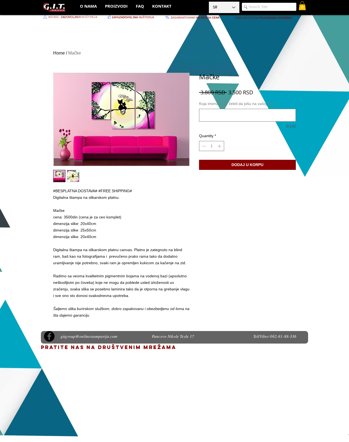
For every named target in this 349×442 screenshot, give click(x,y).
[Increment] (219, 146)
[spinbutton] (211, 146)
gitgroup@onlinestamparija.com (89, 336)
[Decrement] (203, 146)
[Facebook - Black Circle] (49, 336)
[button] (302, 5)
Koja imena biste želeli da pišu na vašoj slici (237, 103)
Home (59, 53)
